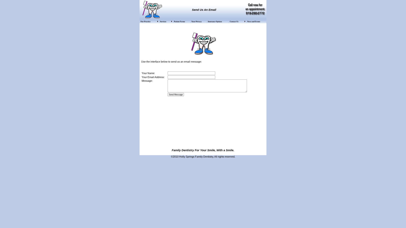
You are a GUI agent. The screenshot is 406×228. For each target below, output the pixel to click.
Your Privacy (196, 21)
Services (163, 21)
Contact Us (234, 21)
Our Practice (146, 21)
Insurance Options (215, 21)
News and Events (253, 21)
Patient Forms (179, 21)
